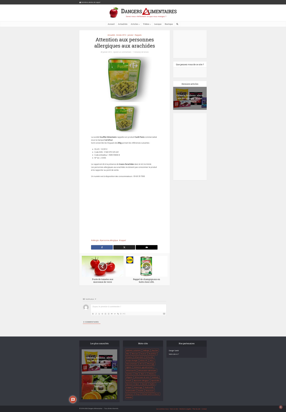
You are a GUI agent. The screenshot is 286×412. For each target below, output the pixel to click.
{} (121, 313)
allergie (95, 240)
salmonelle (150, 387)
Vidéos (146, 24)
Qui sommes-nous (162, 409)
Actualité (111, 35)
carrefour (153, 354)
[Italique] (96, 313)
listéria (152, 374)
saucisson (150, 391)
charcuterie (140, 357)
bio (128, 354)
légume (129, 377)
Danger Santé (174, 350)
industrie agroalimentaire (144, 367)
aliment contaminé (134, 350)
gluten (129, 367)
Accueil (111, 24)
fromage (151, 364)
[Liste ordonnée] (105, 313)
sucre (157, 394)
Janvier (130, 35)
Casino (129, 357)
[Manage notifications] (281, 407)
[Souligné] (99, 313)
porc (138, 384)
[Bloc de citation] (111, 313)
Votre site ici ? (174, 354)
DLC (152, 360)
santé (141, 391)
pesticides (156, 380)
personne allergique (109, 240)
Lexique (157, 24)
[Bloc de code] (114, 313)
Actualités (122, 24)
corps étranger (132, 360)
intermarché (131, 370)
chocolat (150, 357)
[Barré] (102, 313)
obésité (155, 377)
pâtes (153, 384)
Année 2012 (121, 35)
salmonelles (131, 391)
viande (129, 397)
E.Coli (143, 364)
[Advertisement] (124, 208)
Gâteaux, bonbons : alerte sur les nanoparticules (189, 97)
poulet (145, 384)
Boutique (169, 24)
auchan (155, 350)
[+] (124, 313)
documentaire (132, 364)
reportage (138, 387)
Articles (134, 24)
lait (137, 374)
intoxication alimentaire (147, 370)
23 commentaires (99, 365)
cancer (144, 354)
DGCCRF (144, 360)
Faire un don (174, 409)
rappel (123, 240)
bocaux (135, 354)
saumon (130, 394)
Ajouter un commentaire (122, 52)
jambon (130, 374)
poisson (130, 384)
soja (138, 394)
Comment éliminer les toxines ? (99, 385)
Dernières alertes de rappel (90, 2)
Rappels (138, 35)
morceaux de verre (143, 377)
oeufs (129, 380)
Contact (204, 409)
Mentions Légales (185, 409)
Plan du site (196, 409)
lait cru (144, 374)
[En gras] (93, 313)
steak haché (147, 394)
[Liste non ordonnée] (108, 313)
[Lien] (118, 313)
